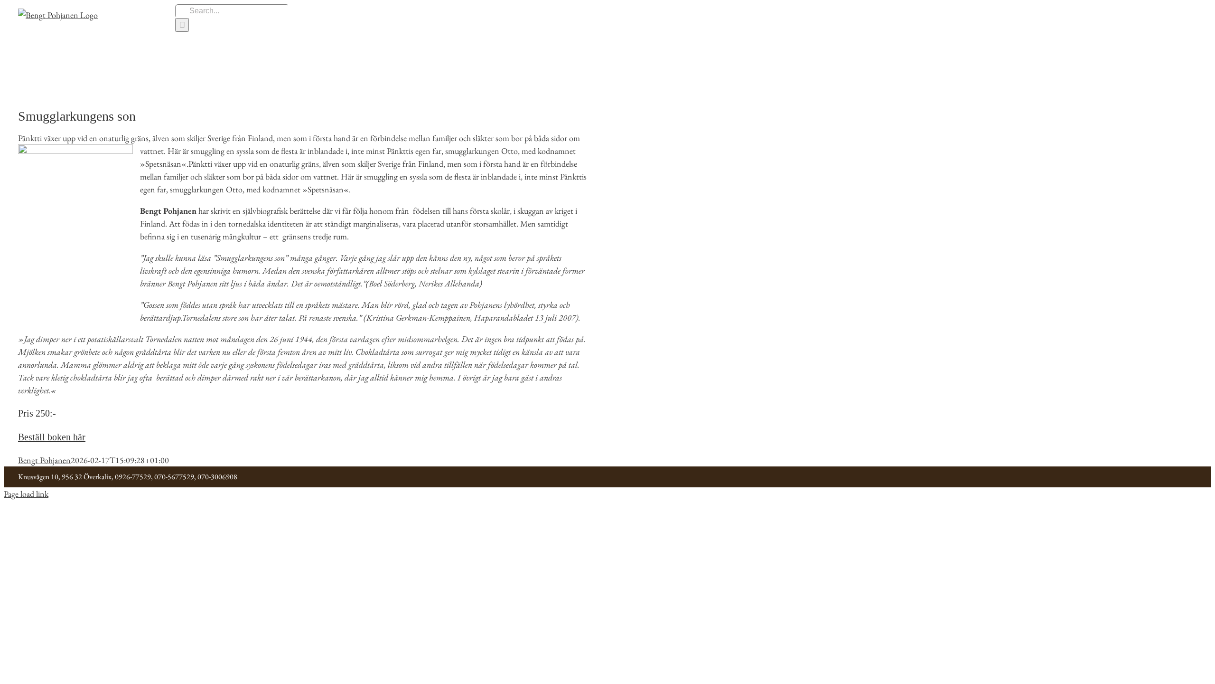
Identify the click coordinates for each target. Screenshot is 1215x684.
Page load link (26, 493)
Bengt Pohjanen (44, 460)
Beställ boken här (51, 437)
